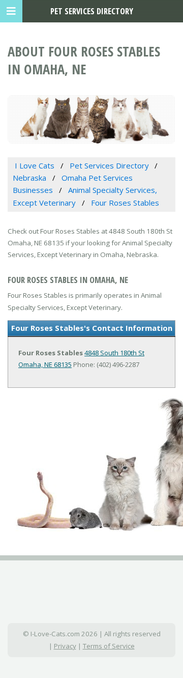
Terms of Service (109, 646)
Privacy (65, 646)
